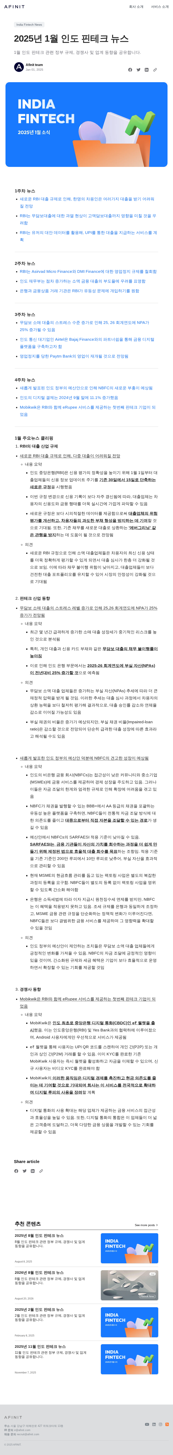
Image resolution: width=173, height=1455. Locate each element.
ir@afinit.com (22, 1430)
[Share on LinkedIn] (147, 70)
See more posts (145, 1225)
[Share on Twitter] (139, 70)
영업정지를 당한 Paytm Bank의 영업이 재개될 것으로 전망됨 (74, 356)
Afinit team (34, 65)
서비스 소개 (160, 6)
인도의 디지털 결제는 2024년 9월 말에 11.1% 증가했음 (69, 397)
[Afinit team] (19, 67)
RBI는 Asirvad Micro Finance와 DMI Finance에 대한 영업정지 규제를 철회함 (88, 271)
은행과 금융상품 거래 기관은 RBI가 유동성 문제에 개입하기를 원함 (79, 291)
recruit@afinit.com (28, 1434)
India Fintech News (29, 24)
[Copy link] (155, 69)
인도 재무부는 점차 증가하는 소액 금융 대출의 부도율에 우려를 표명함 (83, 281)
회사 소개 (136, 6)
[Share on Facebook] (130, 69)
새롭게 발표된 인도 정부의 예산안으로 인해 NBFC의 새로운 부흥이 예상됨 (86, 388)
